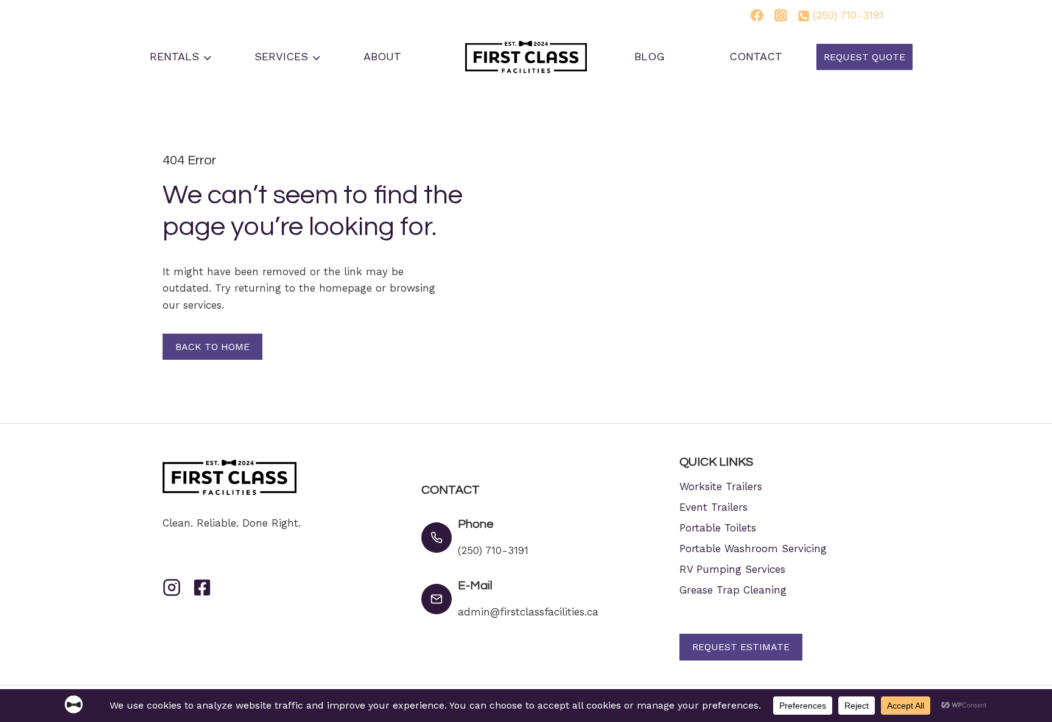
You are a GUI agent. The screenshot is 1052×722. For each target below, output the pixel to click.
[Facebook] (756, 15)
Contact (755, 56)
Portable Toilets (717, 528)
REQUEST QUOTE (864, 57)
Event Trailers (713, 507)
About (382, 56)
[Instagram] (781, 15)
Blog (649, 56)
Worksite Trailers (720, 486)
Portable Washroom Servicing (753, 548)
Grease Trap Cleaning (733, 590)
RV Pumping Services (732, 569)
